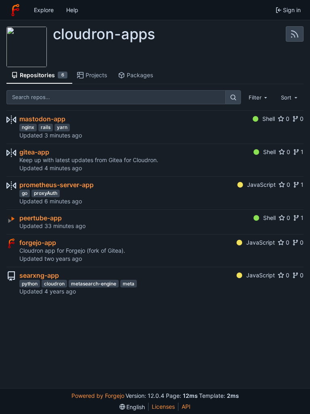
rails (45, 127)
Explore (44, 9)
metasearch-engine (93, 284)
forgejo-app (37, 243)
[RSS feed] (295, 34)
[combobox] (259, 97)
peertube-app (40, 218)
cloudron (54, 284)
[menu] (132, 406)
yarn (62, 127)
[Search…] (233, 97)
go (24, 193)
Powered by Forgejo (97, 395)
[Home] (15, 10)
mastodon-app (42, 119)
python (30, 284)
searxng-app (39, 275)
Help (72, 9)
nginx (28, 127)
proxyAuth (45, 193)
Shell (268, 118)
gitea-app (34, 152)
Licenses (163, 406)
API (186, 406)
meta (128, 284)
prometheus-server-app (56, 185)
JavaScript (261, 184)
